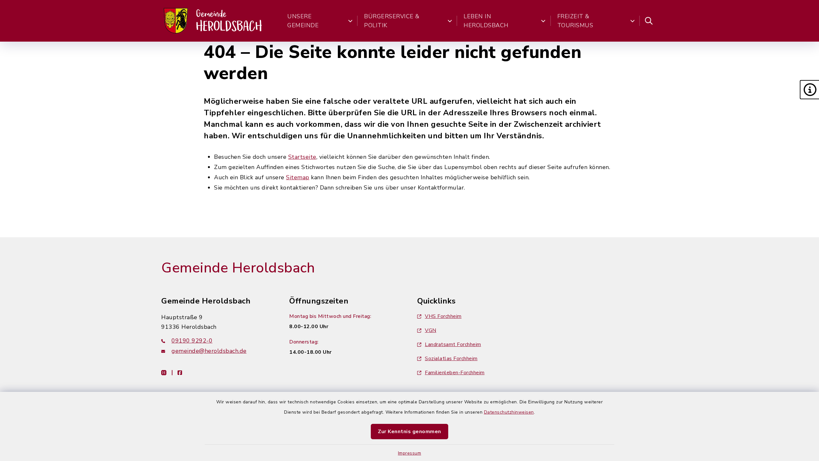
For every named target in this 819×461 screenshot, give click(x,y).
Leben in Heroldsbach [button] (486, 20)
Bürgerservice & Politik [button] (391, 20)
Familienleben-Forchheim (455, 372)
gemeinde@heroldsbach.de (209, 351)
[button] (809, 89)
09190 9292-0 (191, 340)
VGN (430, 330)
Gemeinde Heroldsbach (238, 268)
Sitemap (297, 177)
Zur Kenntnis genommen (409, 431)
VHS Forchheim (443, 316)
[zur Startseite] (213, 21)
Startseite (302, 157)
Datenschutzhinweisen (509, 412)
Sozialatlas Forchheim (451, 358)
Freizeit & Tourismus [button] (575, 20)
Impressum (409, 453)
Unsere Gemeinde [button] (303, 20)
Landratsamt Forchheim (453, 344)
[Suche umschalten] (649, 21)
